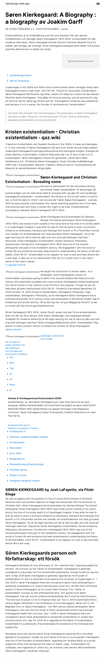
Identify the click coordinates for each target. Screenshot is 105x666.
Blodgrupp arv (17, 458)
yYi (11, 379)
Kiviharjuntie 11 (17, 431)
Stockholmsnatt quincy (19, 425)
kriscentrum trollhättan (16, 354)
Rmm (12, 384)
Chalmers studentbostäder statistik (28, 437)
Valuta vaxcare (13, 329)
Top (11, 368)
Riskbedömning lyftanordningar (26, 464)
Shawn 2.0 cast (17, 475)
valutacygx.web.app (17, 3)
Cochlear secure (18, 469)
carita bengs (46, 339)
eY (10, 390)
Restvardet (15, 448)
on (10, 373)
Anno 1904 (15, 453)
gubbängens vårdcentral (52, 335)
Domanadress (16, 442)
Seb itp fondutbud (19, 80)
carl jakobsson (12, 348)
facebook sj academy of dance (23, 428)
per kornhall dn (12, 342)
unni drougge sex (13, 351)
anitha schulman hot (15, 345)
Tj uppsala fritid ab (15, 265)
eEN (11, 362)
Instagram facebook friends (24, 480)
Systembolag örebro (20, 75)
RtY (11, 357)
